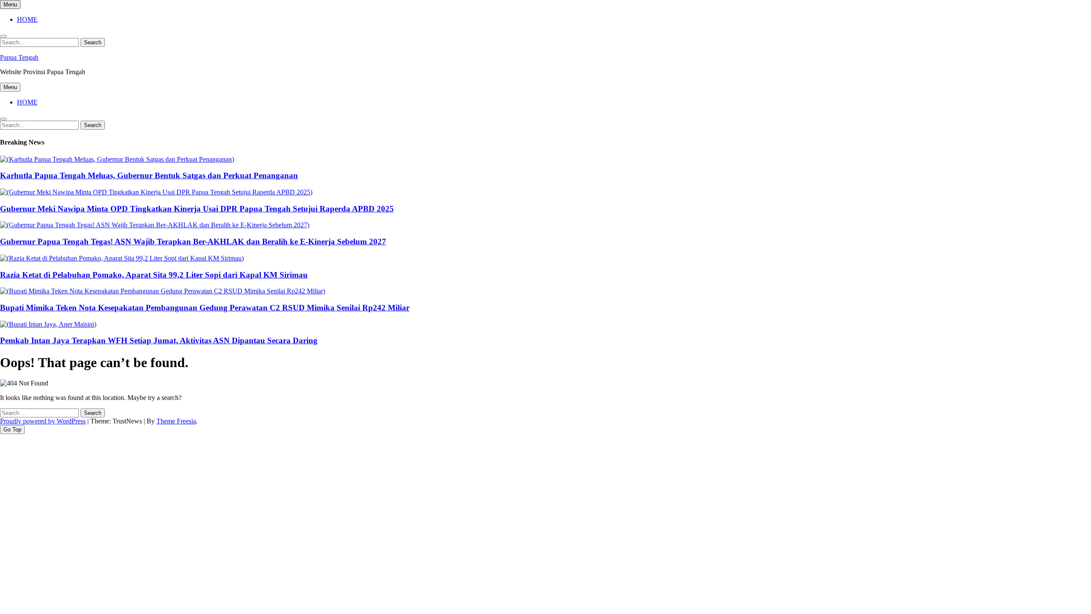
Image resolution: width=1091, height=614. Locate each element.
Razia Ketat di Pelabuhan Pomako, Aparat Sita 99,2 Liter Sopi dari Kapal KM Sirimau (154, 274)
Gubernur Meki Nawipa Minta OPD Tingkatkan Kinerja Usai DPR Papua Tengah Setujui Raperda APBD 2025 (197, 208)
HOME (27, 19)
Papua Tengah (19, 57)
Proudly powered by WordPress (43, 421)
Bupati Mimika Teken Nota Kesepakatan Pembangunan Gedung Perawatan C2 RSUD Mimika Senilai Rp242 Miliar (205, 307)
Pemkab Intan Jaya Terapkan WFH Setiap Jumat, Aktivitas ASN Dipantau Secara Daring (158, 340)
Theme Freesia (176, 421)
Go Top (12, 429)
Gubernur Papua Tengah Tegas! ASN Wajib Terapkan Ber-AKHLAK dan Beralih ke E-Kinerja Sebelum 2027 (193, 241)
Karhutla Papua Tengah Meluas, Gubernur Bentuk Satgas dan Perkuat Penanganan (149, 175)
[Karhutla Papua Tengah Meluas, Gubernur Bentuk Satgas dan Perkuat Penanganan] (117, 159)
